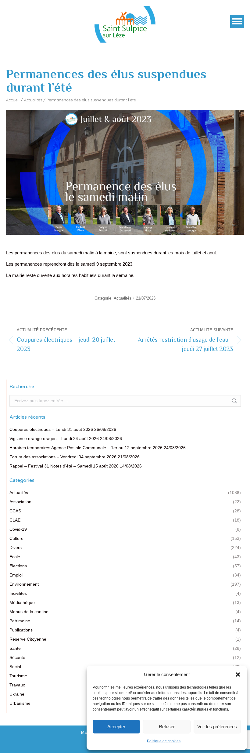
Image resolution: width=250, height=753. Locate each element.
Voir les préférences (217, 726)
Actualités (33, 99)
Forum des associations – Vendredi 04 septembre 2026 (62, 456)
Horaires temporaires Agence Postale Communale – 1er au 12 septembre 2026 (85, 447)
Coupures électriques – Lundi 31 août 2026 (51, 429)
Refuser (167, 726)
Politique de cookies (163, 741)
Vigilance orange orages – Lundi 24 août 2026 (54, 438)
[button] (238, 674)
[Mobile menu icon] (237, 21)
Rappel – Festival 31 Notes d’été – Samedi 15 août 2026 (64, 466)
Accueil (13, 99)
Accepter (116, 726)
